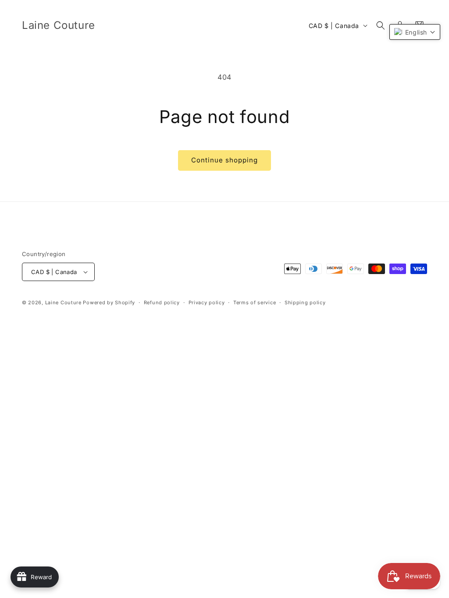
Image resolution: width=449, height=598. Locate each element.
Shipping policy (305, 302)
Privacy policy (207, 302)
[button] (380, 25)
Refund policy (162, 302)
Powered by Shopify (109, 302)
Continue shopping (224, 160)
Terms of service (254, 302)
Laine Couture (63, 302)
